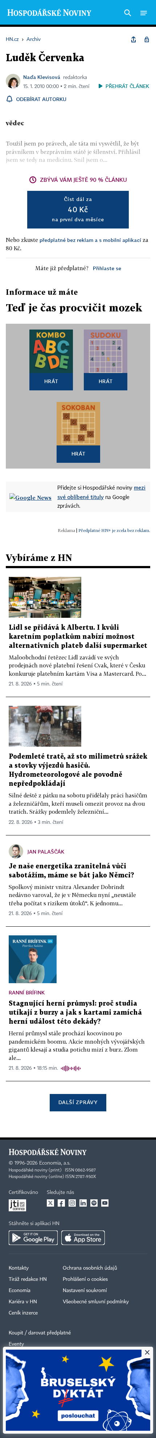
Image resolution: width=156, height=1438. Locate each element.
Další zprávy (77, 1102)
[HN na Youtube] (104, 1203)
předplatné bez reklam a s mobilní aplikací (90, 240)
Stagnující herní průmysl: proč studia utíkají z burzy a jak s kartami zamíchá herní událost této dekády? (75, 1013)
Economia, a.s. (54, 1163)
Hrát (51, 381)
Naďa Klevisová (41, 77)
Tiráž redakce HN (28, 1279)
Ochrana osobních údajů (90, 1268)
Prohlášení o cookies (85, 1279)
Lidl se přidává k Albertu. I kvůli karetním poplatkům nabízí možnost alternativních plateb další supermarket (78, 637)
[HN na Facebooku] (61, 1203)
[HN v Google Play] (33, 1238)
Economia (19, 1290)
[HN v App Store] (83, 1238)
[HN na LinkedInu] (83, 1203)
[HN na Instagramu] (72, 1203)
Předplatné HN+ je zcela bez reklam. (114, 530)
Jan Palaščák (46, 851)
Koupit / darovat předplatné (40, 1333)
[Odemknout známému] (146, 39)
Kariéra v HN (23, 1301)
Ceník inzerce (23, 1313)
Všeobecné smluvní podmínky (96, 1301)
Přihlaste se (107, 268)
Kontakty (19, 1268)
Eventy (16, 1344)
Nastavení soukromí (85, 1290)
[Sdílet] (133, 39)
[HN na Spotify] (94, 1203)
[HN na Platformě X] (50, 1203)
